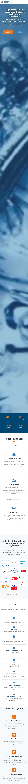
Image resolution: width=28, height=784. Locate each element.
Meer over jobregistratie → (14, 525)
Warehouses (14, 629)
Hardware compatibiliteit (14, 774)
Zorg (14, 663)
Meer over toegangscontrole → (14, 472)
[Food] (14, 636)
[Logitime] (6, 2)
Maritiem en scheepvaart (14, 696)
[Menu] (26, 2)
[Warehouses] (14, 627)
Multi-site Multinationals (14, 674)
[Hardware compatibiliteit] (14, 770)
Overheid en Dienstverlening (14, 650)
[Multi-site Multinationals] (14, 671)
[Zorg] (14, 660)
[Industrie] (14, 618)
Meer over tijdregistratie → (14, 499)
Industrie (14, 620)
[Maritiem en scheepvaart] (14, 694)
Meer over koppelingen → (14, 594)
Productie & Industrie (14, 685)
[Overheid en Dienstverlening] (14, 648)
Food (14, 639)
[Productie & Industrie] (14, 683)
